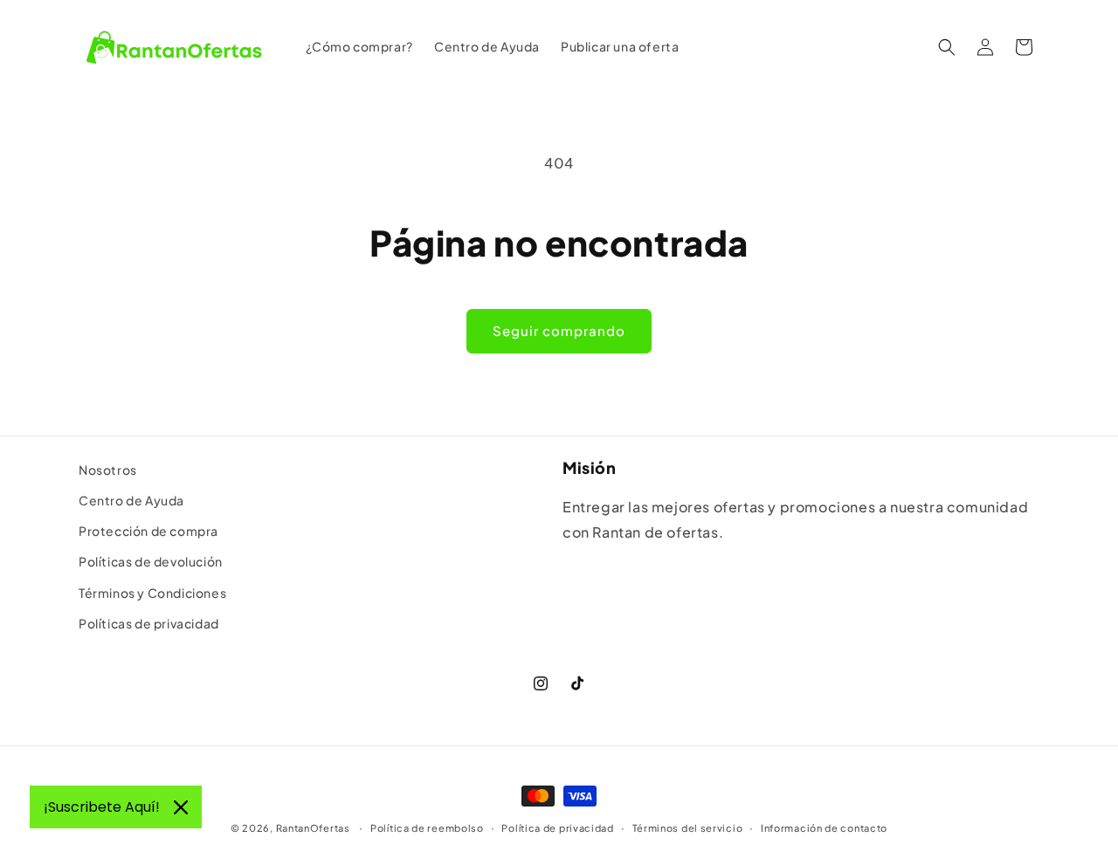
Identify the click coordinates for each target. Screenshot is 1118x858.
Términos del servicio (687, 828)
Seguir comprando (559, 330)
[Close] (181, 807)
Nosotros (108, 469)
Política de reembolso (427, 828)
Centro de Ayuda (131, 500)
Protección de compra (148, 531)
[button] (947, 47)
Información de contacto (824, 828)
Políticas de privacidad (149, 623)
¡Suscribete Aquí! (102, 807)
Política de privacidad (557, 828)
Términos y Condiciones (152, 593)
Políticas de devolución (151, 561)
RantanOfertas (313, 828)
